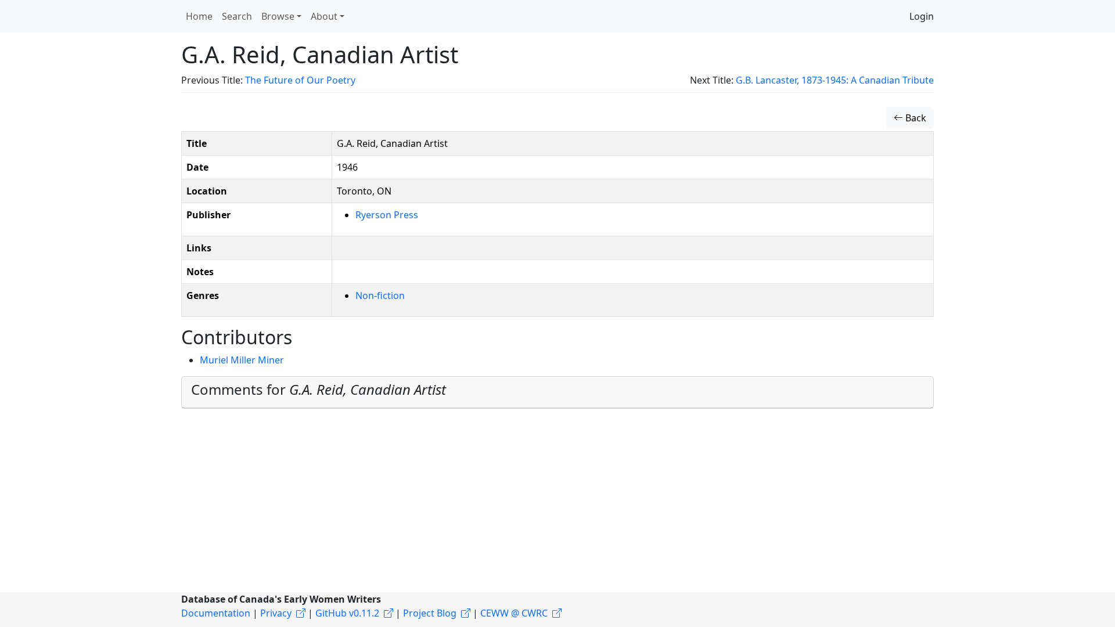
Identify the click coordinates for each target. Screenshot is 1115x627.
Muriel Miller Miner (242, 360)
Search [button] (237, 16)
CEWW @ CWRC (514, 613)
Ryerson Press (386, 214)
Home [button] (199, 16)
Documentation (215, 613)
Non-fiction (380, 295)
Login (921, 16)
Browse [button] (277, 16)
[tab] (557, 392)
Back (914, 117)
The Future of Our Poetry (300, 80)
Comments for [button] (318, 389)
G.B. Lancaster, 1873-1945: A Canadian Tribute (835, 80)
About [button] (324, 16)
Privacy (276, 613)
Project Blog (429, 613)
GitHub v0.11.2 (347, 613)
